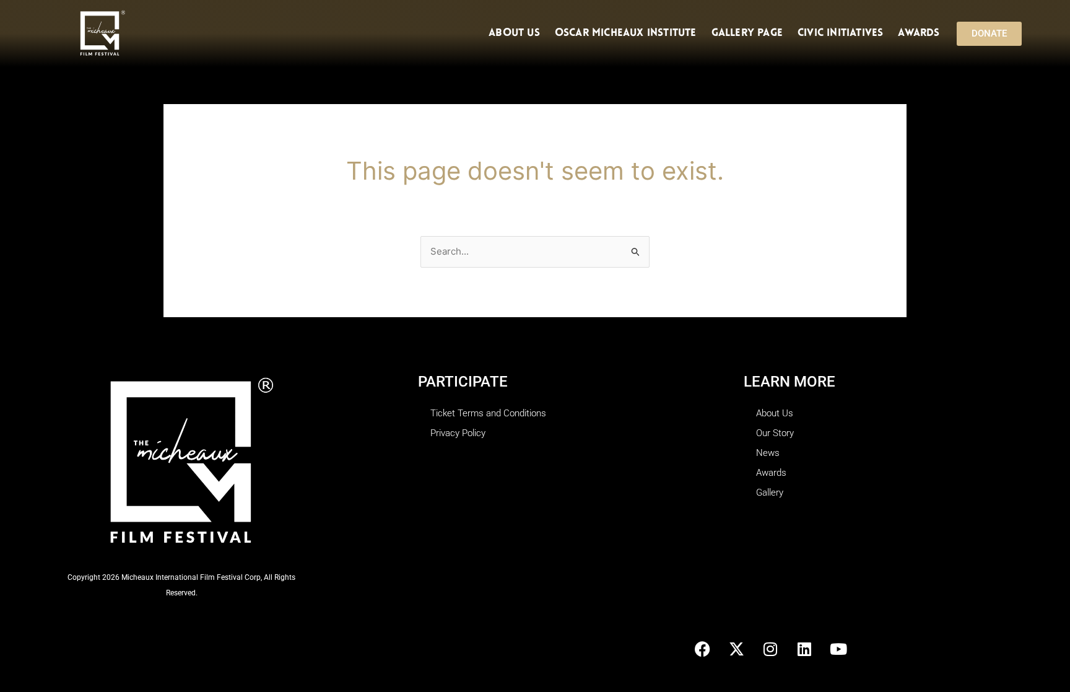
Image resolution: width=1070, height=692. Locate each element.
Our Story (775, 433)
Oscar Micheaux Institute (626, 33)
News (768, 452)
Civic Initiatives (840, 33)
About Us (514, 33)
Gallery (769, 492)
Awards (918, 33)
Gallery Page (747, 33)
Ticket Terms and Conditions (488, 413)
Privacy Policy (457, 433)
